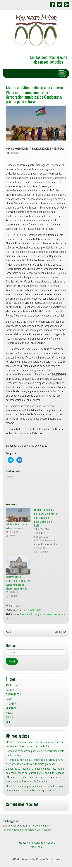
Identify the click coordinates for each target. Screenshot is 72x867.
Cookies (50, 843)
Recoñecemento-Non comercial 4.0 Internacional (27, 829)
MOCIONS (11, 708)
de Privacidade (35, 843)
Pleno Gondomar (28, 614)
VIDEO (9, 722)
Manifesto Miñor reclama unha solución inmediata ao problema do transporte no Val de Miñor (35, 744)
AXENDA (10, 690)
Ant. (10, 631)
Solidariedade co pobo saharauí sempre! (16, 526)
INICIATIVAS (28, 610)
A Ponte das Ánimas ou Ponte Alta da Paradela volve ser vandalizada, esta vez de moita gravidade (34, 762)
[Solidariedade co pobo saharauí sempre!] (18, 515)
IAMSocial (16, 859)
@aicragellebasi (53, 859)
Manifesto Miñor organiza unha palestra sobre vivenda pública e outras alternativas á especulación (35, 788)
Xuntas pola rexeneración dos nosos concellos (48, 59)
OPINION (10, 717)
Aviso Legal (36, 847)
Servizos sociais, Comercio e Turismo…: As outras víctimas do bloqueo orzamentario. (18, 582)
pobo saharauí (45, 614)
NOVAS (38, 610)
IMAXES (10, 699)
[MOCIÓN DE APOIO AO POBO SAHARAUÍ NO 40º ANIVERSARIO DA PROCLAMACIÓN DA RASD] (48, 530)
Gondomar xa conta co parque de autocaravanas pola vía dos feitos (35, 753)
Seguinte (59, 631)
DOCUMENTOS (13, 694)
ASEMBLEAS (12, 685)
